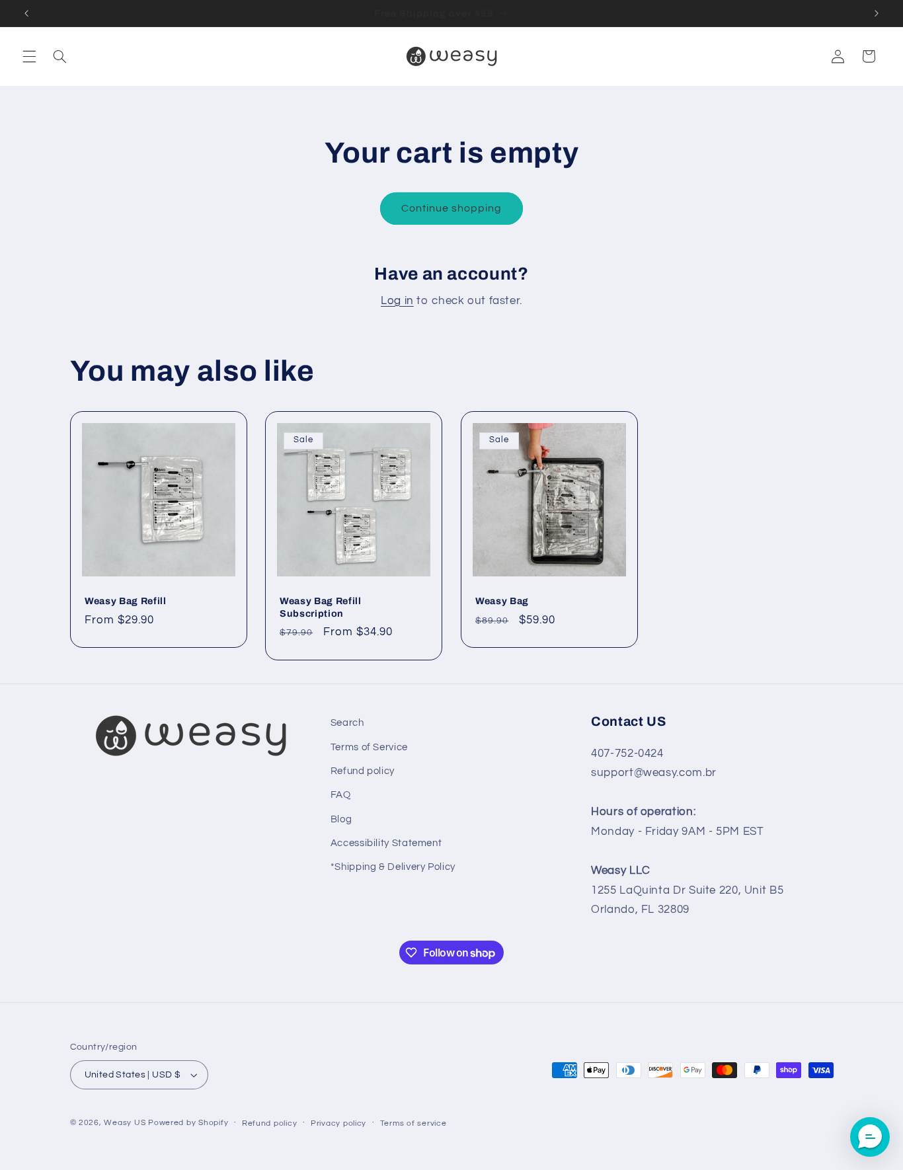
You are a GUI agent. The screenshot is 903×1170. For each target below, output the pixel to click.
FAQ (341, 795)
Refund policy (363, 771)
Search (347, 723)
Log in (397, 301)
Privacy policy (338, 1123)
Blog (341, 819)
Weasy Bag (502, 601)
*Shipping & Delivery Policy (393, 867)
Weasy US (124, 1122)
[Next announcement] (876, 13)
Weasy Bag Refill (126, 601)
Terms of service (413, 1123)
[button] (29, 56)
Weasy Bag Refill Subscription (321, 607)
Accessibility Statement (386, 843)
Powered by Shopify (188, 1122)
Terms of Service (369, 747)
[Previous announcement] (26, 13)
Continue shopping (451, 208)
